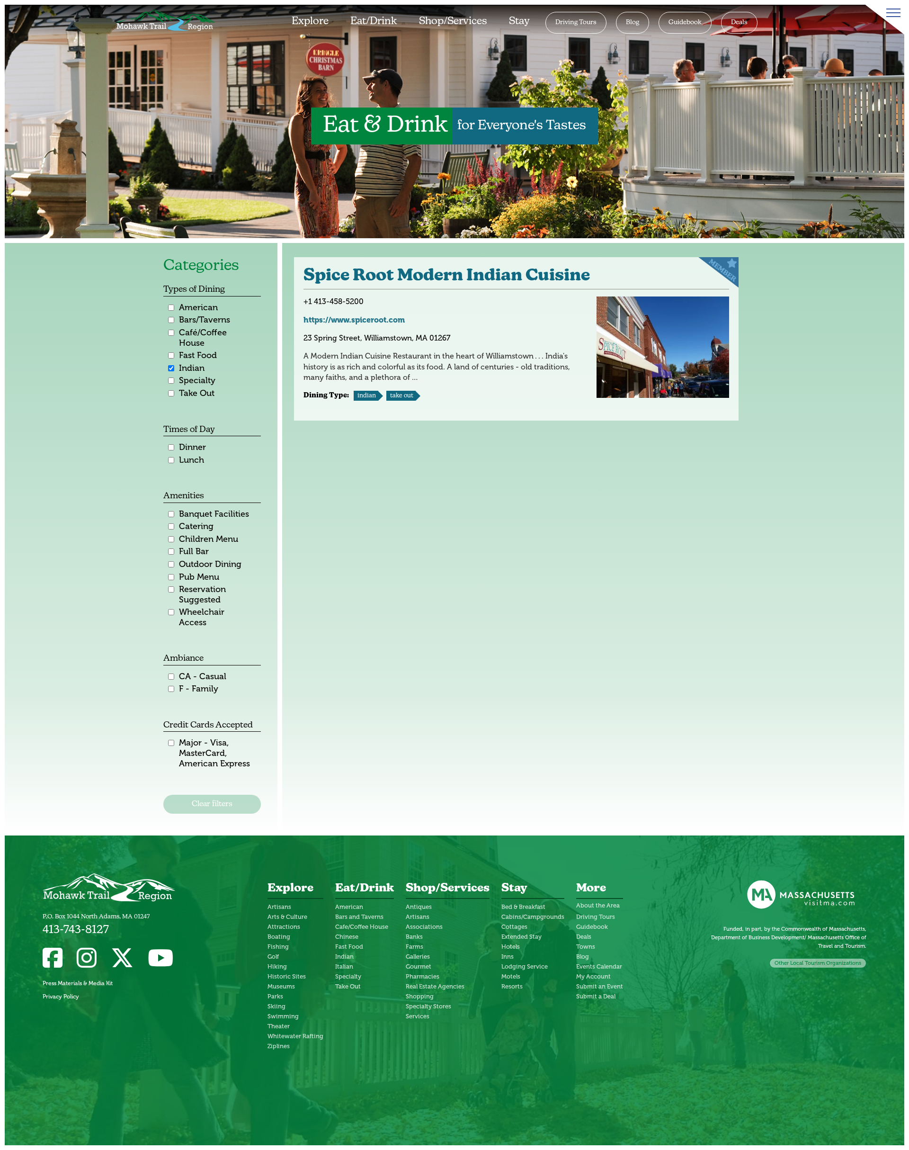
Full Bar (194, 552)
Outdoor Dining (210, 564)
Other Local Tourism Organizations (818, 963)
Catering (196, 526)
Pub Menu (199, 577)
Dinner (192, 447)
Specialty (197, 381)
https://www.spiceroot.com (354, 319)
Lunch (191, 460)
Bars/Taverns (204, 320)
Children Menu (208, 539)
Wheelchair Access (201, 617)
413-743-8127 (76, 930)
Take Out (196, 393)
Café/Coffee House (203, 338)
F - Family (198, 689)
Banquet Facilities (214, 514)
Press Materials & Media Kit (78, 983)
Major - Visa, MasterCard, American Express (214, 753)
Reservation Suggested (202, 594)
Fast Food (198, 355)
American (198, 308)
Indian (192, 368)
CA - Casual (202, 677)
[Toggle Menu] (891, 13)
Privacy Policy (61, 996)
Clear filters (212, 804)
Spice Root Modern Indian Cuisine (446, 276)
